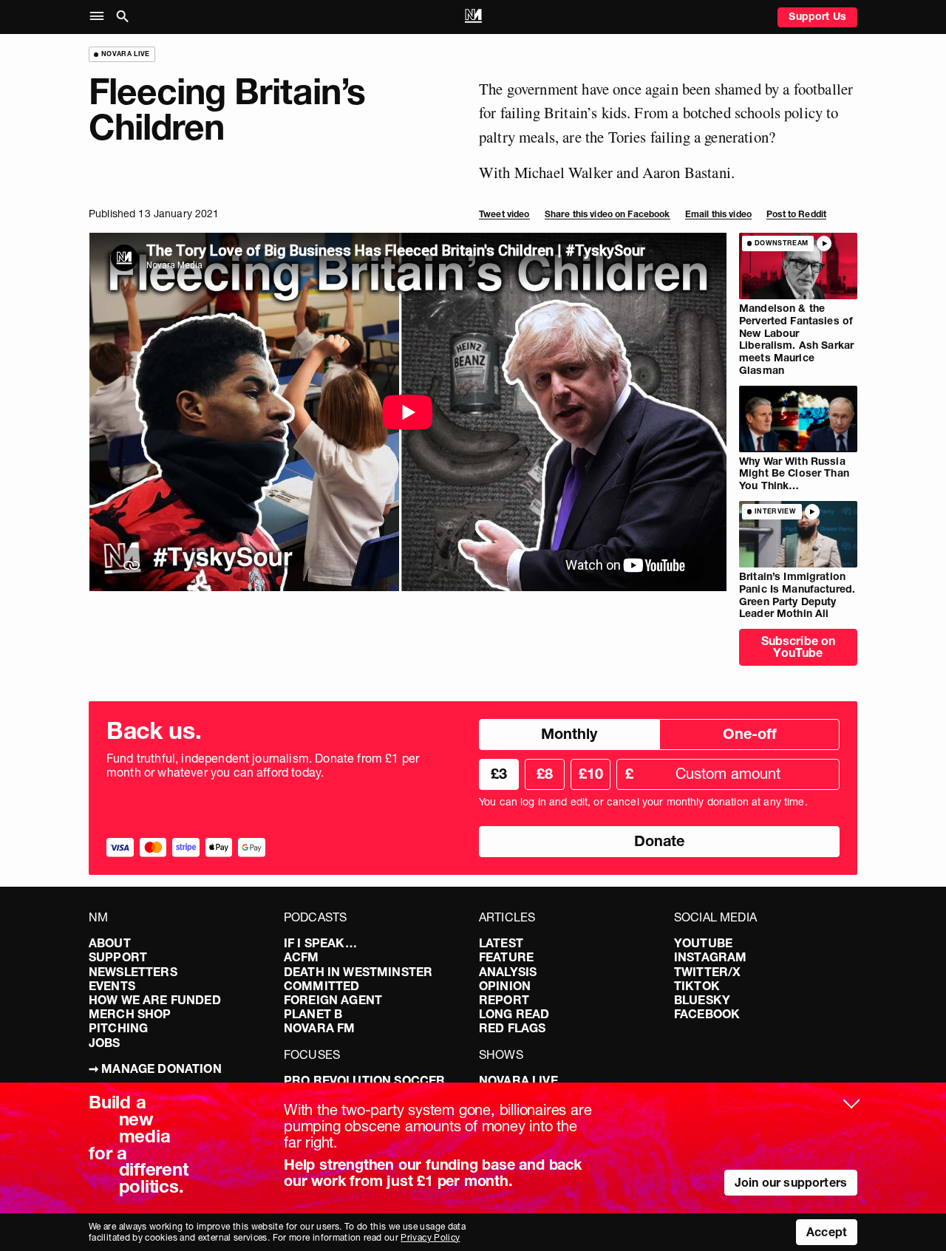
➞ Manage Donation (155, 1068)
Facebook (707, 1013)
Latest (501, 942)
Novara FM (319, 1027)
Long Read (514, 1013)
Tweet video (504, 213)
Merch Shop (130, 1013)
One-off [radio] (750, 734)
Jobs (104, 1042)
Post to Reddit (796, 213)
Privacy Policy (430, 1237)
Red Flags (512, 1027)
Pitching (118, 1027)
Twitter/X (707, 971)
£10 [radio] (591, 774)
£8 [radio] (545, 774)
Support (118, 957)
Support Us (817, 16)
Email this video (718, 213)
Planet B (313, 1013)
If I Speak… (320, 942)
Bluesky (702, 999)
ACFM (301, 957)
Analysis (508, 971)
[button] (100, 16)
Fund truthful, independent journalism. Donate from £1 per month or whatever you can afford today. (262, 765)
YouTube (703, 942)
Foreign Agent (333, 999)
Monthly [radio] (569, 734)
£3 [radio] (499, 774)
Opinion (505, 985)
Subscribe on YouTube (798, 646)
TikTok (697, 985)
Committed (321, 985)
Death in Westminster (358, 971)
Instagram (710, 957)
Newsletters (133, 971)
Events (112, 985)
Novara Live (518, 1080)
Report (504, 999)
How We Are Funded (155, 999)
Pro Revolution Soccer (364, 1080)
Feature (506, 957)
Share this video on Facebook (607, 213)
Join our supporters (791, 1182)
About (110, 942)
